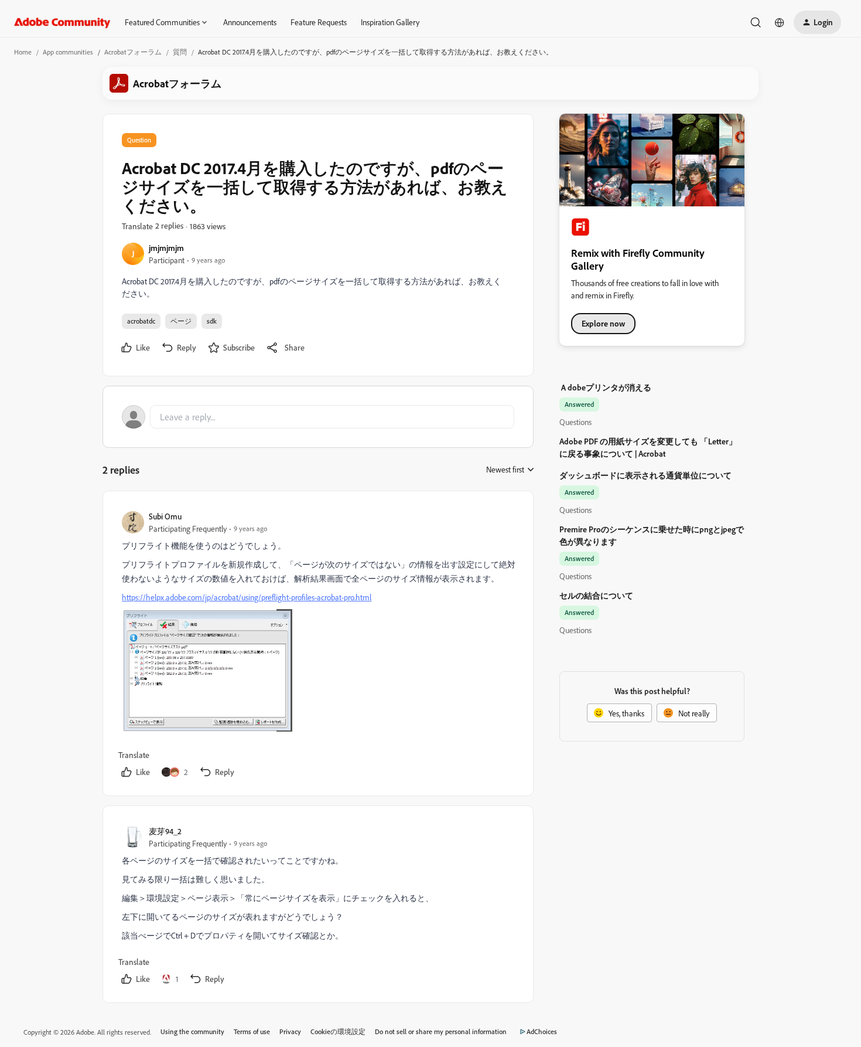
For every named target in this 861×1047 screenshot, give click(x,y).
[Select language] (779, 22)
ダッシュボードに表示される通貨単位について (645, 475)
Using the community (192, 1031)
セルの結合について (596, 595)
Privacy (290, 1031)
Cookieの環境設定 (337, 1031)
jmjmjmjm (166, 248)
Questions (575, 422)
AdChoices (542, 1031)
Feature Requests (319, 22)
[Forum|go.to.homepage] (62, 22)
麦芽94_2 (165, 831)
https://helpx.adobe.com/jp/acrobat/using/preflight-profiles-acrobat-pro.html (246, 597)
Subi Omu (165, 516)
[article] (317, 645)
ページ (181, 321)
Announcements (249, 22)
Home (23, 51)
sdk (212, 321)
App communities (68, 51)
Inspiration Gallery (390, 22)
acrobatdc (141, 321)
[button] (817, 22)
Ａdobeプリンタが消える (605, 387)
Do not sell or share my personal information (441, 1031)
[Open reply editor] (318, 416)
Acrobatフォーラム (133, 51)
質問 (180, 51)
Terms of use (252, 1031)
